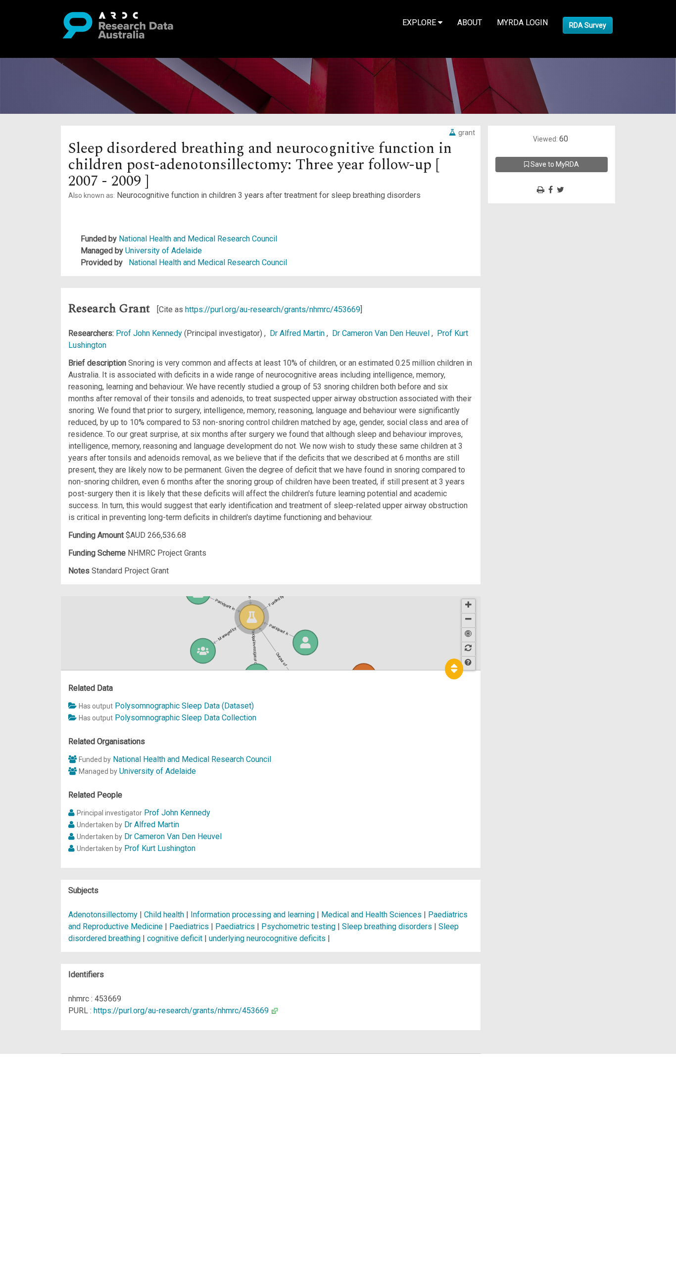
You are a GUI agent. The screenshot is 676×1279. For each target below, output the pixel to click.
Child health (164, 914)
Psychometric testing (298, 926)
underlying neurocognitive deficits (267, 938)
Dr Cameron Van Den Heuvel (382, 333)
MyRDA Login (522, 22)
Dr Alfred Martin (298, 333)
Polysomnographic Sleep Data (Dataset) (184, 706)
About (469, 22)
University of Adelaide (163, 250)
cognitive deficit (174, 938)
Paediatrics (189, 926)
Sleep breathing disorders (387, 926)
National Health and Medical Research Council (198, 238)
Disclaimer (49, 1095)
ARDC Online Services (69, 1119)
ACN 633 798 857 (30, 1190)
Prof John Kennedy (150, 333)
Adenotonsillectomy (103, 914)
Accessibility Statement (72, 1172)
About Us (46, 1059)
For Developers (58, 1107)
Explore (420, 22)
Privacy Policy (55, 1160)
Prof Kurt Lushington (159, 848)
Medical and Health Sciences (372, 914)
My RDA (45, 1071)
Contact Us (49, 1083)
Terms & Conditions (64, 1148)
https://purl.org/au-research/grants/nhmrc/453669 (272, 309)
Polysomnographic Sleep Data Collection (185, 717)
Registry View (55, 1131)
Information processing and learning (253, 914)
